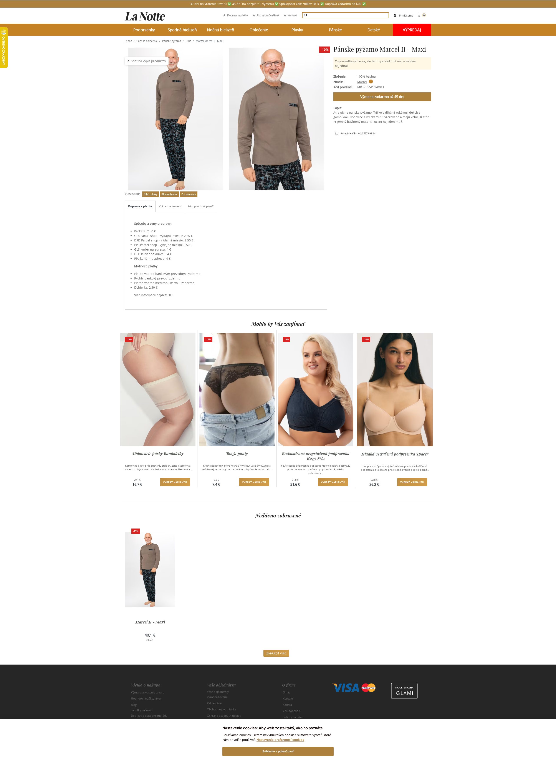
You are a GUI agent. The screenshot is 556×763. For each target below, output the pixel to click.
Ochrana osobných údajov (224, 716)
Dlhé (188, 41)
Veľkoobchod (291, 711)
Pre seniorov (188, 194)
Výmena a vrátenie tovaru (147, 692)
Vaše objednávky (218, 691)
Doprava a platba (237, 15)
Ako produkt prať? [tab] (200, 206)
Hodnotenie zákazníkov (146, 698)
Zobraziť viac (276, 653)
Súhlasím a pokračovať (278, 751)
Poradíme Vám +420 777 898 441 (359, 133)
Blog (134, 705)
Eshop (128, 41)
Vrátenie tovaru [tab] (170, 206)
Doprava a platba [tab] (140, 206)
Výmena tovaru (217, 697)
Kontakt (292, 15)
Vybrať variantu (175, 482)
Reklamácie (214, 703)
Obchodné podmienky (221, 709)
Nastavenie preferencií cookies (280, 739)
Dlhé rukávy (150, 194)
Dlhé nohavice (169, 194)
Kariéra (287, 705)
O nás (286, 692)
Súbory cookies (293, 717)
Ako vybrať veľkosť (268, 15)
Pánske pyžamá (171, 41)
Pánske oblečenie (147, 41)
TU (170, 295)
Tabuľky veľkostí (141, 710)
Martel (362, 82)
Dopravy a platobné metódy (149, 716)
